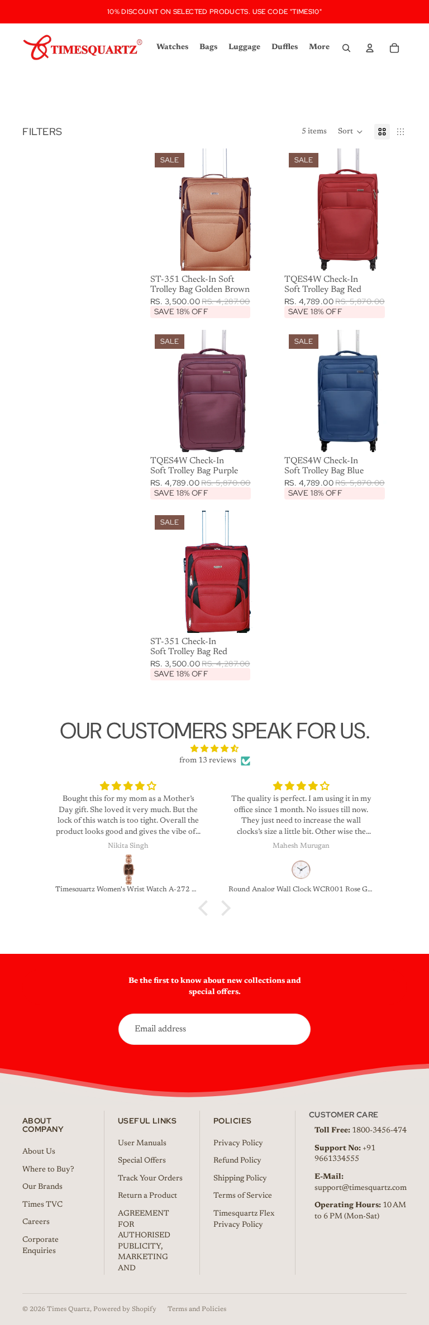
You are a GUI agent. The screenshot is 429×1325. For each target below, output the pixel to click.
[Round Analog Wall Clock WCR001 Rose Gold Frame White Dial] (301, 869)
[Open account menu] (370, 48)
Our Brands (42, 1187)
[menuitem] (319, 48)
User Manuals (142, 1144)
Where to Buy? (48, 1170)
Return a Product (147, 1196)
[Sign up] (295, 1029)
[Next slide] (264, 210)
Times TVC (42, 1205)
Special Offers (142, 1161)
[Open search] (346, 48)
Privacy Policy (238, 1144)
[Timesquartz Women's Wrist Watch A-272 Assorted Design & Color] (128, 869)
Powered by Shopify (124, 1309)
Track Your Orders (150, 1179)
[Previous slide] (159, 210)
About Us (38, 1152)
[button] (350, 131)
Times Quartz (68, 1309)
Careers (36, 1222)
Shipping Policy (240, 1179)
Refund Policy (237, 1161)
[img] (214, 749)
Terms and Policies (197, 1309)
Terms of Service (242, 1196)
